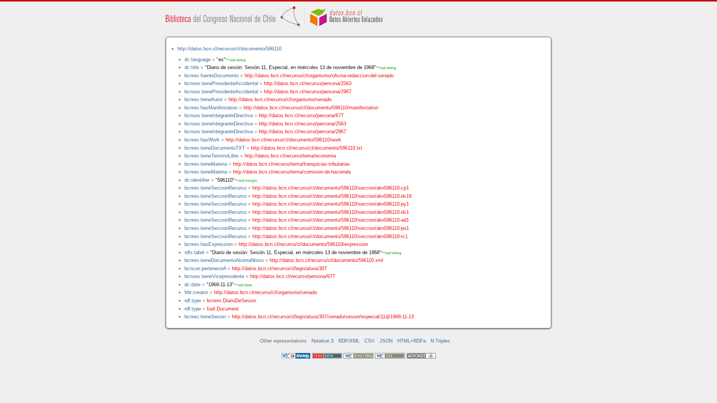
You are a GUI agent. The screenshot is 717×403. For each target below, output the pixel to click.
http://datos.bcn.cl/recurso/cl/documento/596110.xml (326, 260)
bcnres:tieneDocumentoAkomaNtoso (224, 260)
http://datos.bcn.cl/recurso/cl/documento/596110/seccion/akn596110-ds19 (332, 196)
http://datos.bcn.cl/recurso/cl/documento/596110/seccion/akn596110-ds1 (330, 212)
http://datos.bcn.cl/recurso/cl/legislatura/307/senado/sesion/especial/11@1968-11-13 (323, 316)
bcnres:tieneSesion (205, 316)
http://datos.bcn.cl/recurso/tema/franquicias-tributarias (291, 164)
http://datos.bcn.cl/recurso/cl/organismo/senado (280, 99)
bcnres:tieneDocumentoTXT (214, 148)
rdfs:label (194, 252)
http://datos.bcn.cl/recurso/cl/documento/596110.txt (306, 148)
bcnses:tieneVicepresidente (214, 276)
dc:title (191, 67)
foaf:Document (223, 309)
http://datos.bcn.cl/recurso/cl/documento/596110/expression (303, 244)
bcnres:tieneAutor (203, 99)
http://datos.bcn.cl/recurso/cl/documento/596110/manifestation (310, 107)
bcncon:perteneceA (205, 268)
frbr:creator (196, 292)
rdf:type (192, 300)
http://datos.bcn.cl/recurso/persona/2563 (307, 83)
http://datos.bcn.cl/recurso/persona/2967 (307, 91)
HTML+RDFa (411, 341)
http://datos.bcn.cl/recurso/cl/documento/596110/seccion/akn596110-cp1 (330, 188)
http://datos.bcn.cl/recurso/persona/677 (301, 115)
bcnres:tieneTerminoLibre (211, 156)
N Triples (440, 341)
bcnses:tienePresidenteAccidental (221, 83)
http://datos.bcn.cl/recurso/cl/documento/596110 (229, 48)
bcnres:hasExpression (208, 244)
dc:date (192, 284)
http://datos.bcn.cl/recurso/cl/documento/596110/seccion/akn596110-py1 (330, 204)
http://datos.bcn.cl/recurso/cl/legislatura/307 (279, 268)
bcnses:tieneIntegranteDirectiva (218, 115)
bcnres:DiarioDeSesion (231, 300)
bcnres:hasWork (202, 140)
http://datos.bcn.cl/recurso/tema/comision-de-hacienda (292, 172)
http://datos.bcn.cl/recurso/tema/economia (290, 156)
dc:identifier (196, 180)
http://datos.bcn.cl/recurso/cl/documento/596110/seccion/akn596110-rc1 (330, 236)
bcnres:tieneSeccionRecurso (215, 188)
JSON (385, 341)
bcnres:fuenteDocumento (211, 75)
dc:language (197, 59)
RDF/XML (349, 341)
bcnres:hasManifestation (211, 107)
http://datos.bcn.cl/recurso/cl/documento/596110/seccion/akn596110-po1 (330, 228)
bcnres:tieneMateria (205, 164)
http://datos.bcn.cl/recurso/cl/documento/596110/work (283, 140)
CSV (369, 341)
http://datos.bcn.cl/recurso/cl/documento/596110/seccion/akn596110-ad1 (330, 220)
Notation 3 (322, 341)
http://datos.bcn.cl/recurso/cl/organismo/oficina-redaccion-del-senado (319, 75)
